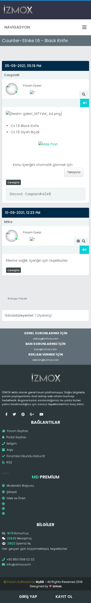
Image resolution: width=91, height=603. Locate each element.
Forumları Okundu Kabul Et (25, 456)
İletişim (11, 443)
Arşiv (9, 450)
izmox (57, 586)
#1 (85, 103)
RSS (9, 462)
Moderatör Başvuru (20, 486)
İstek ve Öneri (15, 498)
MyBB (40, 582)
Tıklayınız (74, 172)
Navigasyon (17, 27)
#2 (84, 250)
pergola (5, 473)
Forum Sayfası (17, 431)
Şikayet (11, 492)
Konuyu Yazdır (17, 298)
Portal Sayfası (16, 437)
